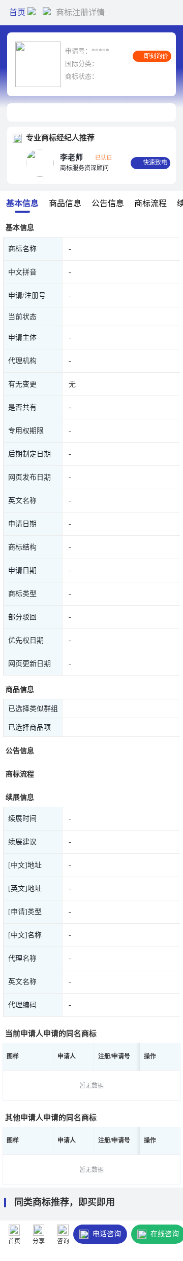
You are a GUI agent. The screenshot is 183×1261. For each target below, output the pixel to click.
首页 (17, 12)
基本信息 (22, 203)
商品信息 (65, 203)
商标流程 (150, 203)
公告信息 (108, 203)
